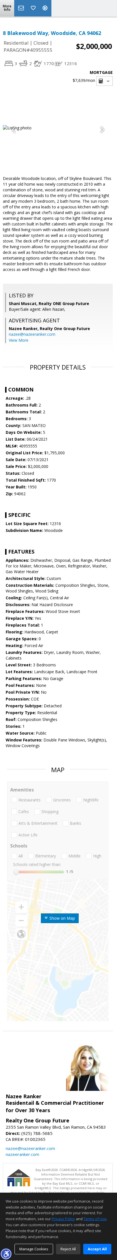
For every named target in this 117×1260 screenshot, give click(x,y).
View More (18, 340)
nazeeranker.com (22, 1154)
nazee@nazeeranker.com (32, 334)
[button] (6, 1254)
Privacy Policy (63, 1218)
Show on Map (61, 918)
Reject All (68, 1248)
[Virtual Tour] (45, 8)
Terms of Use (94, 1218)
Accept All (97, 1248)
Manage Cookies (33, 1248)
